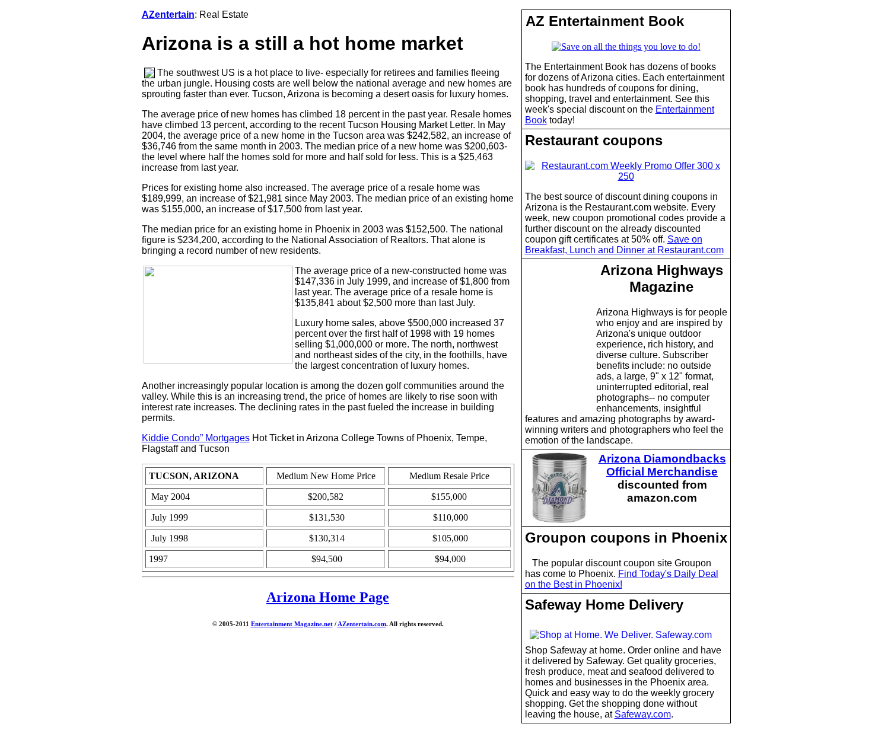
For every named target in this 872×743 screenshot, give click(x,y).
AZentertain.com (362, 623)
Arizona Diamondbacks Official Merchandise (662, 465)
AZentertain (168, 14)
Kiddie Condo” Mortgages (196, 438)
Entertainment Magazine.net (292, 623)
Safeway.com (643, 714)
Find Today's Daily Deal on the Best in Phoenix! (621, 579)
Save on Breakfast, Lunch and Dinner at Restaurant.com (624, 244)
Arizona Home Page (327, 597)
